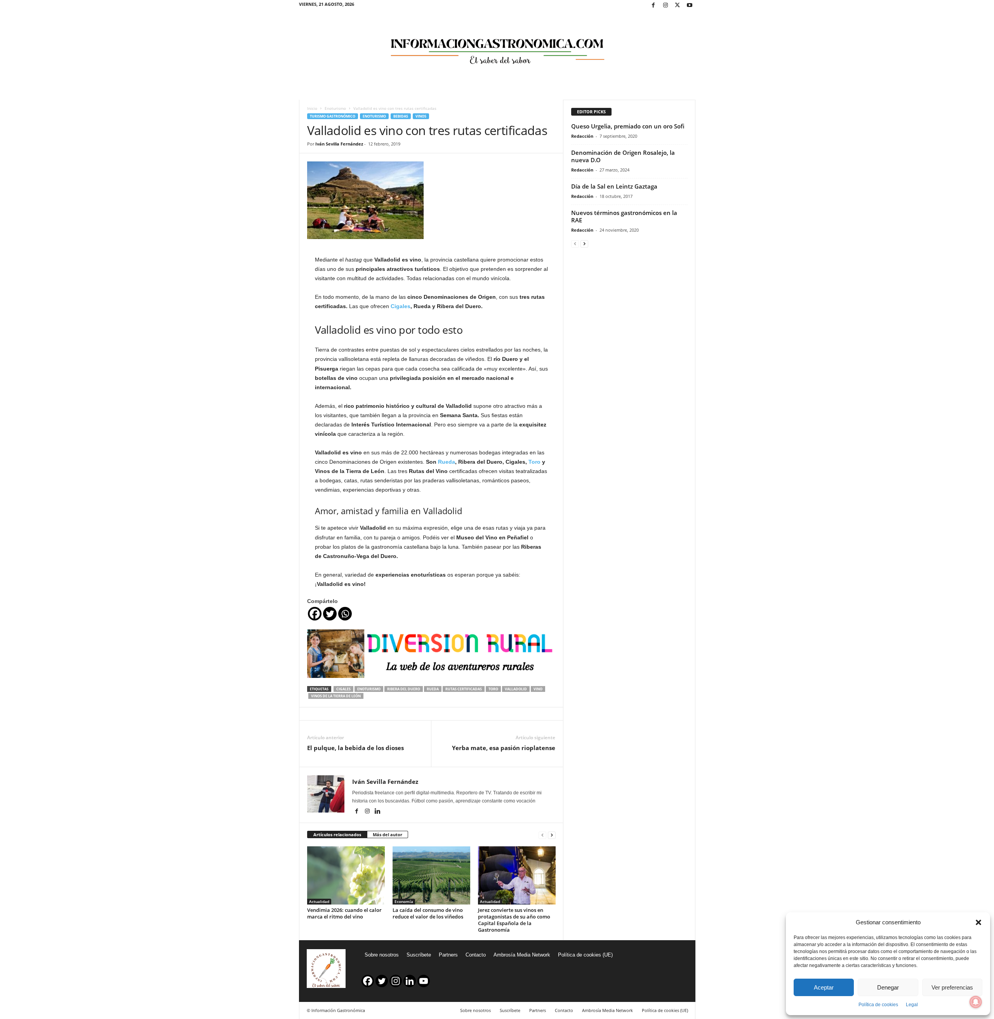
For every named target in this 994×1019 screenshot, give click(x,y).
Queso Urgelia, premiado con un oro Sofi (628, 126)
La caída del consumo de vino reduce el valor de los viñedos (428, 913)
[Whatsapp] (345, 613)
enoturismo (369, 688)
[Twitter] (677, 5)
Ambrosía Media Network (522, 955)
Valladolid (516, 688)
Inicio (312, 108)
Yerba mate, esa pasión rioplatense (503, 748)
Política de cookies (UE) (585, 955)
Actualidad (319, 901)
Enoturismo (335, 108)
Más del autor (387, 834)
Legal (912, 1004)
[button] (978, 922)
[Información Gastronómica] (497, 46)
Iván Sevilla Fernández (339, 144)
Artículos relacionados (337, 834)
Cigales (400, 306)
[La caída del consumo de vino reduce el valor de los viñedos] (431, 875)
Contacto (476, 955)
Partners (448, 955)
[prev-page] (542, 835)
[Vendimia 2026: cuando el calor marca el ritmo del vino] (346, 875)
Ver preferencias (952, 987)
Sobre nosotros (382, 955)
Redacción (582, 136)
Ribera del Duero (403, 688)
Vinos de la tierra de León (336, 695)
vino (537, 688)
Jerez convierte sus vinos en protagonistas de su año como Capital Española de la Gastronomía (514, 919)
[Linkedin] (377, 812)
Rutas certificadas (463, 688)
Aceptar (824, 987)
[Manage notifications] (976, 1002)
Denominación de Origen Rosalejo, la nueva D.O (623, 156)
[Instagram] (665, 5)
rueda (433, 688)
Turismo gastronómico (332, 116)
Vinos (420, 116)
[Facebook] (653, 5)
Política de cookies (878, 1004)
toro (493, 688)
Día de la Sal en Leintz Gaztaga (614, 186)
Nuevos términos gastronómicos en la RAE (624, 216)
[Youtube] (689, 5)
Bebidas (400, 116)
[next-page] (552, 835)
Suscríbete (419, 955)
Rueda (446, 462)
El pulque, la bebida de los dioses (355, 748)
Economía (403, 901)
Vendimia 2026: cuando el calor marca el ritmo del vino (344, 913)
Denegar (888, 987)
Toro (534, 462)
